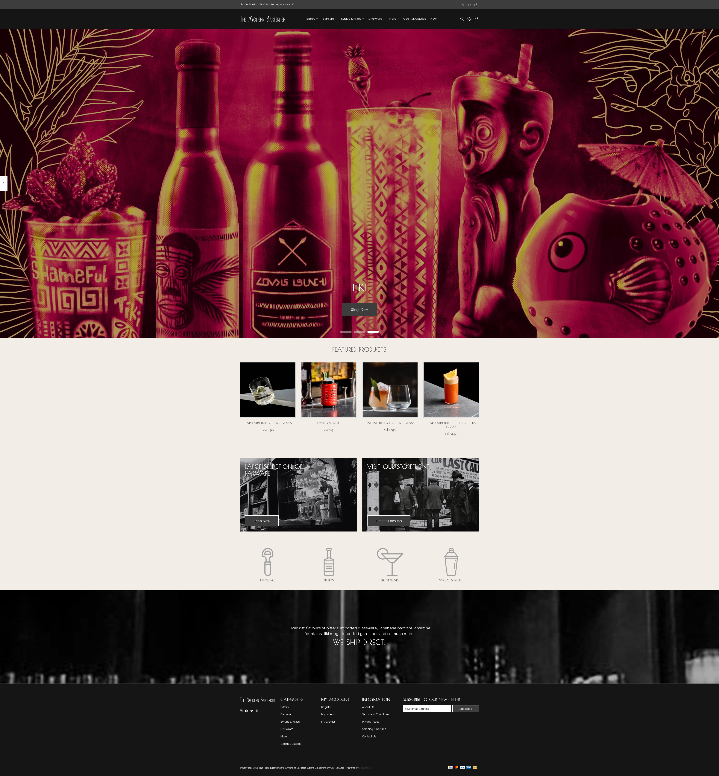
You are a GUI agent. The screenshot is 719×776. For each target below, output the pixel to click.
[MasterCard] (456, 768)
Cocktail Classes (414, 18)
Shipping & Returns (374, 729)
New (433, 18)
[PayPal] (475, 768)
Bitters (329, 580)
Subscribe (465, 708)
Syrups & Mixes (451, 580)
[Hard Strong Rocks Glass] (267, 389)
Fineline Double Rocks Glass (390, 423)
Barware (267, 580)
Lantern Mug (329, 423)
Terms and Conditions (375, 714)
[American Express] (468, 768)
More (283, 736)
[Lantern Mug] (328, 389)
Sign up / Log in (469, 4)
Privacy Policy (370, 721)
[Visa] (462, 768)
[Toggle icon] (462, 19)
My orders (327, 714)
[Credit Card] (450, 768)
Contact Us (369, 736)
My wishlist (328, 721)
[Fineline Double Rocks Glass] (390, 389)
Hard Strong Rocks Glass (268, 423)
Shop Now (359, 309)
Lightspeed (365, 768)
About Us (368, 707)
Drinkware (390, 580)
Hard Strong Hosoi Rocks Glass (451, 425)
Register (326, 707)
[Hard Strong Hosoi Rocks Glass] (451, 389)
